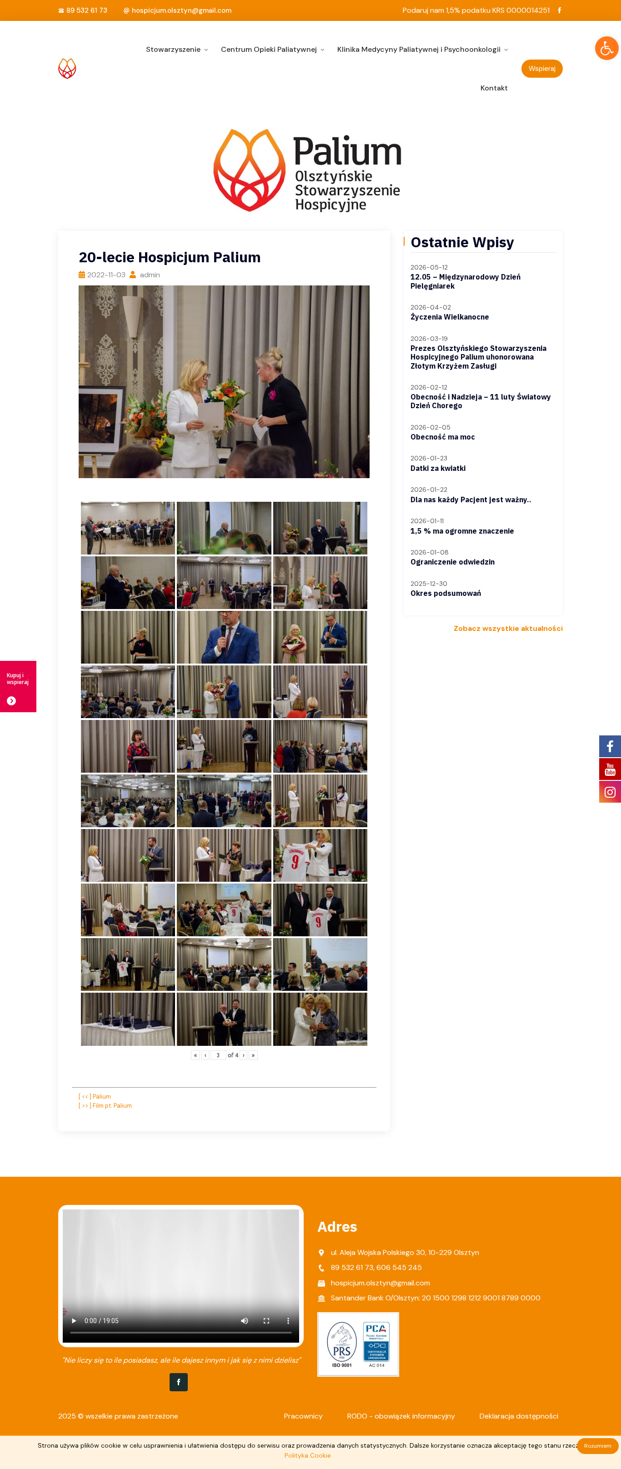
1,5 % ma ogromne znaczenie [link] (462, 530)
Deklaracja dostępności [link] (519, 1416)
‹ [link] (205, 1055)
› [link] (243, 1055)
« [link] (195, 1055)
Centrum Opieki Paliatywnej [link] (269, 49)
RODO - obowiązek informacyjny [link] (401, 1416)
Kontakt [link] (494, 88)
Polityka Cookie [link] (308, 1455)
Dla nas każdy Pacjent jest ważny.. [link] (471, 499)
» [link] (253, 1055)
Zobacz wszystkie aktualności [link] (508, 628)
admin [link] (149, 275)
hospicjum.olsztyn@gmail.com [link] (181, 10)
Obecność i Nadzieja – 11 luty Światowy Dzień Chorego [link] (481, 401)
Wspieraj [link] (542, 68)
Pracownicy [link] (303, 1416)
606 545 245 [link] (399, 1267)
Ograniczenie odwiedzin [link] (453, 561)
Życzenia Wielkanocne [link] (450, 316)
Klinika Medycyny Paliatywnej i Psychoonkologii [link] (419, 49)
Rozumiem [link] (597, 1445)
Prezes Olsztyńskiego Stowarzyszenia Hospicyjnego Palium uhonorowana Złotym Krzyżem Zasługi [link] (478, 357)
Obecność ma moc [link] (443, 436)
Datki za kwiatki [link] (438, 468)
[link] (607, 48)
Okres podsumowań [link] (446, 593)
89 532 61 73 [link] (86, 10)
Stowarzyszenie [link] (173, 49)
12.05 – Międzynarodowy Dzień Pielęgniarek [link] (466, 281)
